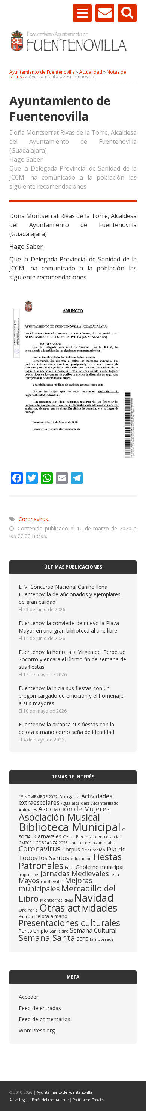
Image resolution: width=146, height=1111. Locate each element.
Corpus (71, 849)
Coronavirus (33, 519)
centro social (108, 836)
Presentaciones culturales (69, 923)
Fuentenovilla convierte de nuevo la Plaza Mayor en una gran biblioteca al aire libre (69, 626)
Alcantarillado (105, 803)
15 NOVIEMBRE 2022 (38, 796)
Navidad (93, 898)
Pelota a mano (50, 916)
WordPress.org (37, 1030)
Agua (65, 803)
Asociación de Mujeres (74, 808)
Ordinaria (28, 910)
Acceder (28, 996)
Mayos (29, 880)
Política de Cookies (88, 1099)
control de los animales (92, 842)
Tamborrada (101, 939)
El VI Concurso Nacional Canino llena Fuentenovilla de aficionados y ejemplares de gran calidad (70, 594)
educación (81, 858)
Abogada (69, 796)
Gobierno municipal (100, 866)
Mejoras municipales (56, 884)
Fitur (69, 867)
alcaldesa (81, 803)
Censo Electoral (78, 836)
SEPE (82, 939)
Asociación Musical (59, 817)
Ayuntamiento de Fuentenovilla (64, 1092)
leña (114, 874)
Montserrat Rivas (56, 900)
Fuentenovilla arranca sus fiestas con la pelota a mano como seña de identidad (66, 728)
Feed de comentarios (44, 1019)
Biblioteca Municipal (70, 827)
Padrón (26, 916)
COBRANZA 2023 (52, 842)
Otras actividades (78, 908)
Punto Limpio (33, 930)
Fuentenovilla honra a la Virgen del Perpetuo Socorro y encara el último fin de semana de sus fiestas (72, 659)
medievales (52, 881)
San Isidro (59, 931)
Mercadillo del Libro (67, 893)
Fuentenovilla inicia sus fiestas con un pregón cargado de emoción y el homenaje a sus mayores (71, 696)
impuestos (29, 874)
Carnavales (47, 836)
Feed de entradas (40, 1007)
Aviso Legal (18, 1099)
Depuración (93, 850)
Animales (28, 809)
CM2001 (26, 842)
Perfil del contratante (50, 1099)
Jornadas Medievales (74, 873)
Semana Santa (47, 937)
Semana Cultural (93, 930)
